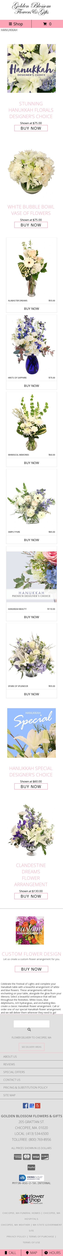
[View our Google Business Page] (31, 1107)
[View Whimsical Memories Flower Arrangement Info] (31, 422)
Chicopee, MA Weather (15, 1224)
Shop (18, 24)
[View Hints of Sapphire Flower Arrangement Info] (31, 345)
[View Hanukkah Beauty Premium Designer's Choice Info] (31, 576)
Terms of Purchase (41, 1236)
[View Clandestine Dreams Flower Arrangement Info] (31, 830)
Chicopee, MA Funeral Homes (21, 1213)
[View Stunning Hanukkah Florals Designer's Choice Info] (31, 68)
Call (11, 1252)
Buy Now (31, 128)
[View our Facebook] (25, 1107)
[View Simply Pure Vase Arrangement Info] (31, 499)
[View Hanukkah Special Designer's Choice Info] (31, 733)
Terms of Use (31, 1242)
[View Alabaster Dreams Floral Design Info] (31, 268)
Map (33, 1252)
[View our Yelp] (37, 1107)
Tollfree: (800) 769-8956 (31, 1139)
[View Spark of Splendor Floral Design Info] (31, 654)
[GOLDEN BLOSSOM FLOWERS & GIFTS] (31, 14)
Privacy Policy (16, 1236)
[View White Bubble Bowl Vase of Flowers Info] (31, 171)
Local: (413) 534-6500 (32, 1133)
